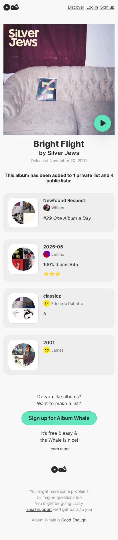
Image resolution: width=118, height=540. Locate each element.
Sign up (107, 7)
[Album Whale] (11, 7)
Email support (39, 509)
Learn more (59, 448)
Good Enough (73, 519)
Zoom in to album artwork (59, 79)
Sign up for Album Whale (59, 418)
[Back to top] (59, 471)
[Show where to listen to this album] (102, 123)
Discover (76, 7)
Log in (92, 7)
